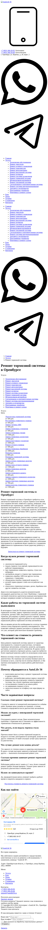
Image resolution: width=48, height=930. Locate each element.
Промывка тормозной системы (17, 457)
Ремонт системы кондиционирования (19, 401)
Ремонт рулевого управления (16, 383)
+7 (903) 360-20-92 (8, 50)
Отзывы (8, 879)
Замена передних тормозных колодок (19, 481)
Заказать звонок (7, 899)
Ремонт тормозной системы (15, 395)
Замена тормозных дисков (15, 433)
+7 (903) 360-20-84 (8, 52)
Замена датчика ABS (13, 425)
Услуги (8, 873)
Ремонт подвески (12, 391)
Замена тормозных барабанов (16, 449)
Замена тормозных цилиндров (16, 437)
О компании (10, 881)
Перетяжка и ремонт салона (16, 407)
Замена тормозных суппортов (16, 429)
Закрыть (4, 928)
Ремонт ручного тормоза (14, 445)
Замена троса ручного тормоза (16, 465)
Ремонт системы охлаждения (16, 393)
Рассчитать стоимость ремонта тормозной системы (24, 784)
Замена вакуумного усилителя (16, 441)
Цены (7, 877)
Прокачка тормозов (12, 453)
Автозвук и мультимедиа (14, 403)
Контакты (9, 883)
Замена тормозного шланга (15, 473)
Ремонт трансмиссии (13, 385)
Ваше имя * (5, 917)
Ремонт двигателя (12, 381)
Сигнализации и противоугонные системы (21, 399)
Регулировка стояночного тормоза (18, 421)
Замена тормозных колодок (15, 469)
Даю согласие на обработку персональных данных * (23, 922)
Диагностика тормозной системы (18, 417)
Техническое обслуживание (15, 379)
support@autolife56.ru (9, 893)
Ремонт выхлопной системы (16, 389)
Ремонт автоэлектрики (14, 387)
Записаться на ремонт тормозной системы (24, 551)
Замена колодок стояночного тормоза (19, 485)
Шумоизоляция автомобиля (15, 397)
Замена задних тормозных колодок (18, 461)
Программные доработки (15, 405)
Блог (7, 875)
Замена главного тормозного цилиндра (20, 477)
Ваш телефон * (6, 919)
